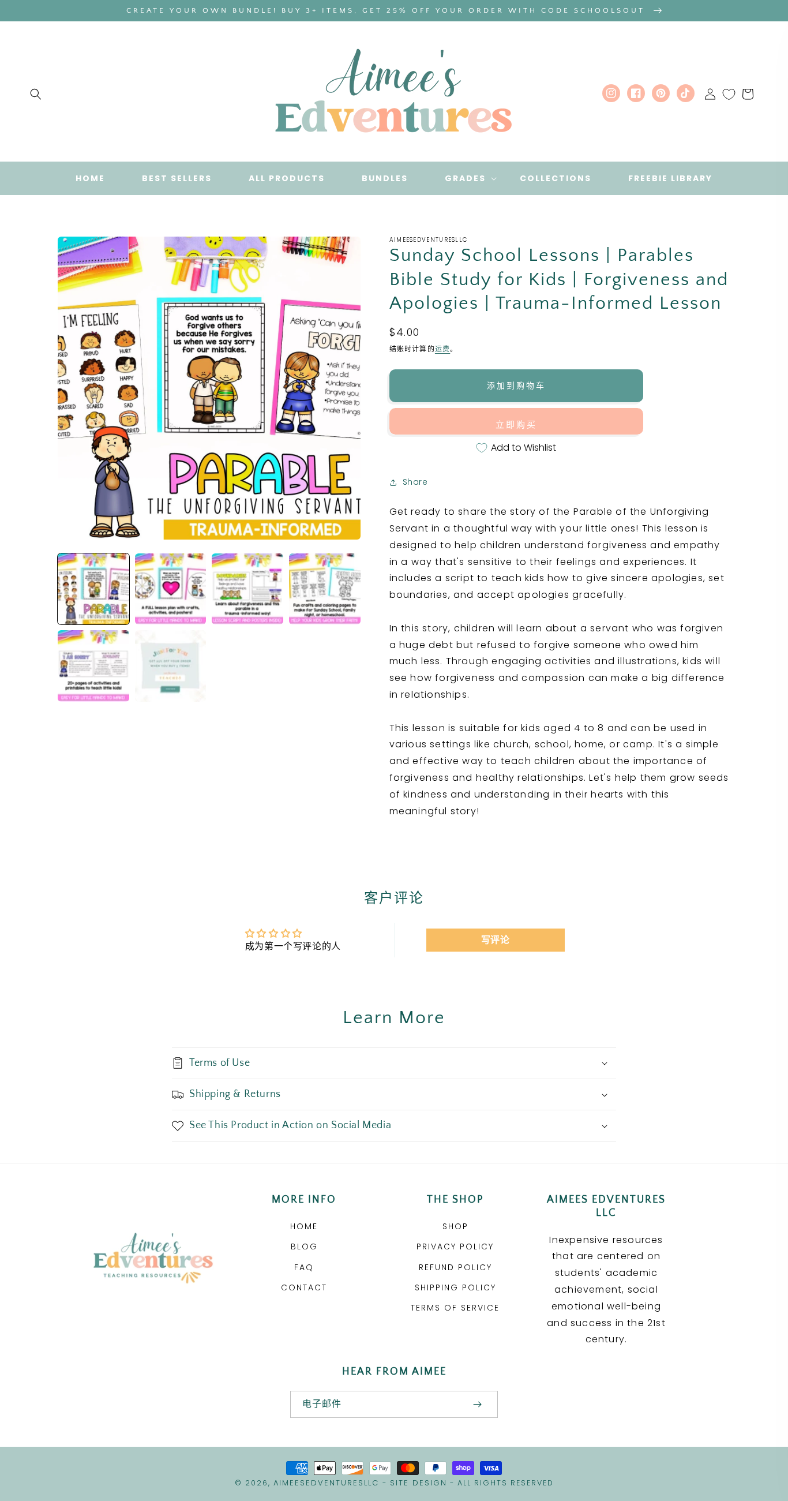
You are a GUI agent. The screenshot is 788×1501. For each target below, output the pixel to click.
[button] (35, 94)
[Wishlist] (729, 94)
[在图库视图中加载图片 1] (93, 589)
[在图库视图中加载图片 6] (171, 666)
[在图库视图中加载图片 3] (247, 589)
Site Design (418, 1482)
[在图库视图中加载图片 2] (171, 589)
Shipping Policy (455, 1287)
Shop (455, 1226)
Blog (304, 1246)
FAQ (304, 1267)
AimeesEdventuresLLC (326, 1482)
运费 (442, 349)
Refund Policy (455, 1267)
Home (304, 1226)
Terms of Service (455, 1307)
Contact (304, 1287)
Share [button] (415, 482)
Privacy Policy (455, 1246)
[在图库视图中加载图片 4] (325, 589)
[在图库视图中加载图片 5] (93, 666)
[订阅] (477, 1404)
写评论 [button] (495, 939)
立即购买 (516, 424)
